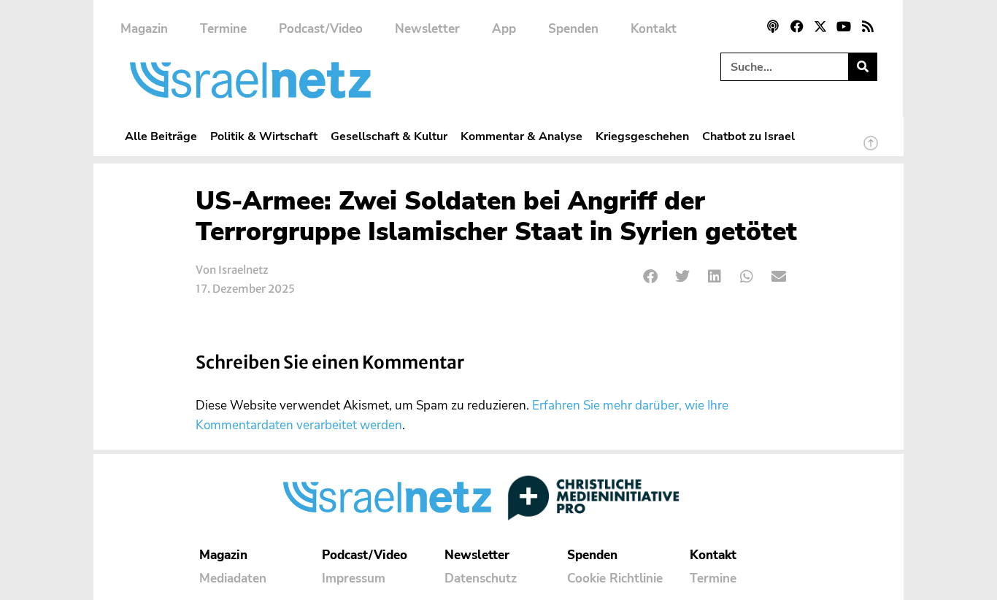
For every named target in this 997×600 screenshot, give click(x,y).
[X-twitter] (820, 26)
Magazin (144, 28)
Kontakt (654, 28)
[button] (650, 277)
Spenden (573, 28)
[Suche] (862, 66)
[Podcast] (773, 26)
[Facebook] (796, 26)
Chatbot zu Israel (748, 136)
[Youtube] (843, 26)
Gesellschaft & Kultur (389, 136)
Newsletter (427, 28)
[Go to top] (871, 150)
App (504, 28)
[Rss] (867, 26)
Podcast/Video (321, 28)
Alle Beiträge (161, 136)
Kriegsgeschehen (642, 136)
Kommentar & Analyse (521, 136)
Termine (223, 28)
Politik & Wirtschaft (263, 136)
